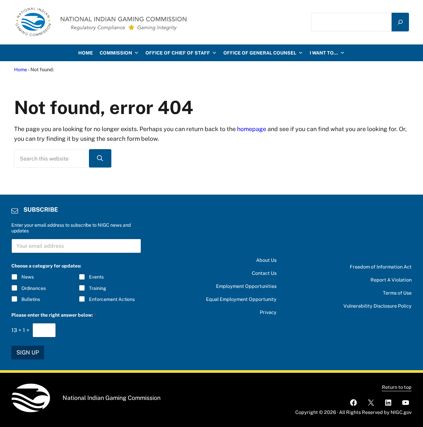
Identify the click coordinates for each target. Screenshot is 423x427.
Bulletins (30, 299)
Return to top (397, 387)
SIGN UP (27, 352)
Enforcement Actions (112, 299)
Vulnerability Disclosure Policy (377, 306)
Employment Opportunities (246, 286)
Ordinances (33, 288)
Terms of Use (397, 293)
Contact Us (264, 273)
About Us (266, 260)
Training (97, 288)
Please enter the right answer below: (53, 315)
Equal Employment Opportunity (241, 299)
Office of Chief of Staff (177, 53)
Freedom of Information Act (381, 267)
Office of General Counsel (259, 53)
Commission (116, 53)
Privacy (268, 312)
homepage (251, 128)
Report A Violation (391, 280)
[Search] (400, 22)
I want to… (324, 53)
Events (96, 277)
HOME (85, 53)
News (27, 277)
